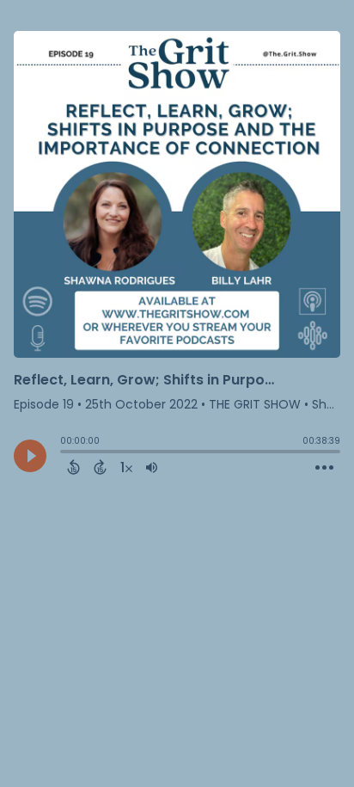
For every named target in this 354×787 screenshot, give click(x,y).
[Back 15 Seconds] (73, 467)
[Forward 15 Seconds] (100, 467)
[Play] (30, 456)
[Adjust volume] (151, 467)
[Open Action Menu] (324, 468)
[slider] (64, 453)
